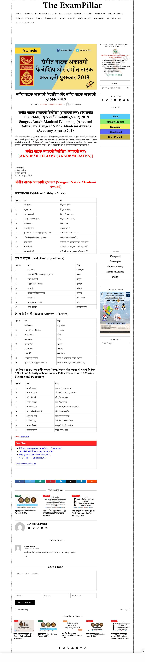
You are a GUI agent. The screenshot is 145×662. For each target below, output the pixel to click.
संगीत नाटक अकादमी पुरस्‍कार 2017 (32, 457)
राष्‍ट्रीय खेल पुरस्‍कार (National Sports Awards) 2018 (72, 635)
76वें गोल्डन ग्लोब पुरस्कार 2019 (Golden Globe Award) (40, 448)
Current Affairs (55, 104)
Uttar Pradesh (115, 137)
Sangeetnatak (25, 436)
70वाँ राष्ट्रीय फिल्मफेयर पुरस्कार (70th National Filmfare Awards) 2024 (83, 513)
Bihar (115, 116)
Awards (43, 104)
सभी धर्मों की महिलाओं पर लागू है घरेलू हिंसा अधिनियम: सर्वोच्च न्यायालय (54, 513)
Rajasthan (115, 126)
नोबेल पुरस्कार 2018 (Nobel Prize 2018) (34, 454)
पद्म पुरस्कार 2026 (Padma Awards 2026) (25, 511)
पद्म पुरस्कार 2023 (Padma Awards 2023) (95, 635)
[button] (127, 88)
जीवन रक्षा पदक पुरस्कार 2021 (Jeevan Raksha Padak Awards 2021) (23, 636)
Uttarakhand (115, 132)
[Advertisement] (72, 36)
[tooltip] (20, 481)
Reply (26, 556)
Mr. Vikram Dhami (75, 104)
